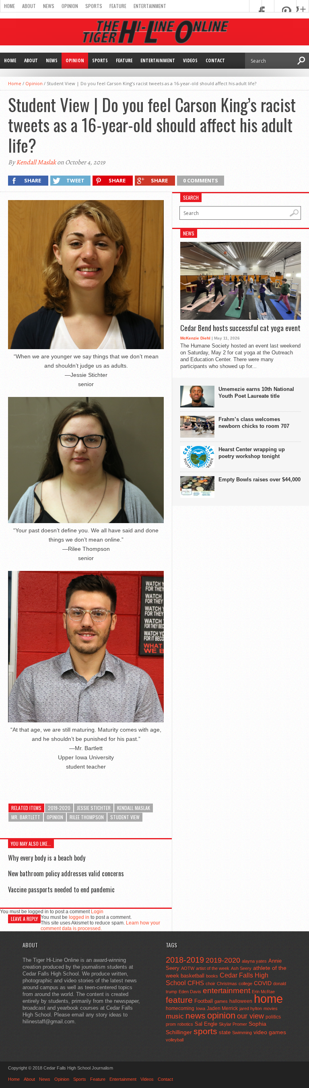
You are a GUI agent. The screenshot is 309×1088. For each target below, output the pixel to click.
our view (250, 1016)
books (212, 975)
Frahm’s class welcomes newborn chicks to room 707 (253, 422)
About (29, 5)
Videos (190, 60)
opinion (55, 817)
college (245, 983)
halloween (240, 1001)
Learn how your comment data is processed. (100, 925)
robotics (185, 1024)
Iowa (200, 1008)
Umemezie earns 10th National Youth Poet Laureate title (256, 392)
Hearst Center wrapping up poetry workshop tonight (251, 452)
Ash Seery (241, 968)
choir (210, 983)
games (221, 1001)
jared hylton (250, 1008)
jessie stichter (94, 807)
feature (179, 999)
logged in (79, 917)
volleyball (174, 1039)
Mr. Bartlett (25, 817)
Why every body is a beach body (46, 858)
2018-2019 (185, 959)
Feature (117, 5)
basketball (192, 976)
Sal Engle (206, 1024)
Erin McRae (263, 991)
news (195, 1016)
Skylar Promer (233, 1024)
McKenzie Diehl (195, 338)
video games (269, 1032)
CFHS (195, 983)
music (175, 1016)
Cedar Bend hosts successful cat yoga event (240, 328)
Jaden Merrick (222, 1008)
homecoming (180, 1008)
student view (125, 817)
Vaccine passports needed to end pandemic (61, 889)
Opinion (70, 5)
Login (97, 911)
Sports (93, 5)
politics (273, 1017)
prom (171, 1024)
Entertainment (150, 5)
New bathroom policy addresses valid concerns (66, 873)
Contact (215, 60)
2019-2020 (59, 807)
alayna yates (254, 961)
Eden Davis (190, 991)
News (48, 5)
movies (271, 1008)
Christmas (227, 983)
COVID (263, 983)
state (225, 1032)
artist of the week (212, 968)
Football (203, 1001)
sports (205, 1031)
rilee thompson (87, 817)
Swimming (242, 1032)
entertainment (226, 990)
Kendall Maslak (36, 162)
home (268, 998)
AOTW (187, 968)
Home (9, 5)
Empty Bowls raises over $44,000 (259, 480)
